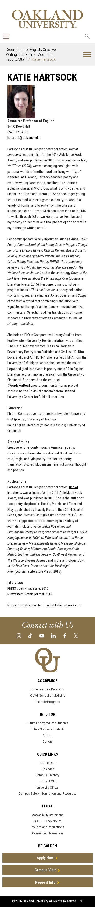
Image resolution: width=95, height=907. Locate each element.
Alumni (47, 735)
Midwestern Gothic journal (25, 594)
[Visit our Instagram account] (19, 635)
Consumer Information (47, 833)
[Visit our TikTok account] (30, 635)
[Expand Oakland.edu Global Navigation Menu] (6, 36)
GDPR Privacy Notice (47, 821)
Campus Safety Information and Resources (47, 793)
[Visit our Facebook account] (64, 635)
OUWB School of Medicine (47, 695)
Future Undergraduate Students (47, 723)
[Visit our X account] (76, 635)
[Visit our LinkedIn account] (53, 635)
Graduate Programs (47, 702)
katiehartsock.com (68, 605)
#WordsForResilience (22, 386)
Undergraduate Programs (48, 689)
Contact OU (47, 762)
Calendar (48, 769)
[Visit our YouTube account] (41, 635)
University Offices (47, 787)
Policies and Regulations (47, 827)
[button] (87, 54)
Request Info (45, 882)
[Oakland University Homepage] (48, 19)
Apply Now (45, 857)
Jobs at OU (47, 781)
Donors (48, 741)
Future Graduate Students (48, 729)
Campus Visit (45, 870)
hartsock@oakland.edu (23, 138)
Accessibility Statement (47, 815)
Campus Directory (47, 775)
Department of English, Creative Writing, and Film (31, 52)
